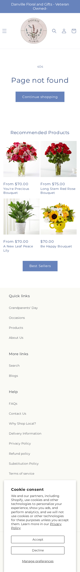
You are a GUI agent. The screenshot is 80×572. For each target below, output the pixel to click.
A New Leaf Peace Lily (18, 248)
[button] (54, 31)
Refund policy (19, 454)
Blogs (13, 376)
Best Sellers (40, 266)
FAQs (13, 404)
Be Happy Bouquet (56, 246)
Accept (37, 539)
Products (16, 328)
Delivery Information (25, 433)
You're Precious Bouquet (16, 191)
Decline (38, 550)
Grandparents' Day (23, 308)
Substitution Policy (24, 464)
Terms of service (21, 474)
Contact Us (17, 414)
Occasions (17, 318)
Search (14, 366)
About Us (16, 338)
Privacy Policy (20, 443)
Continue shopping (40, 97)
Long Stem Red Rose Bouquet (58, 191)
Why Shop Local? (22, 424)
